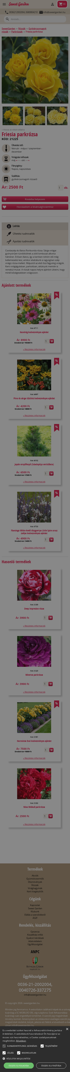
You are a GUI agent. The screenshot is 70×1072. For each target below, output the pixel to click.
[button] (4, 1046)
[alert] (35, 536)
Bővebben (21, 1040)
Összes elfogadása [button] (19, 1065)
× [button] (67, 1029)
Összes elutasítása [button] (51, 1065)
